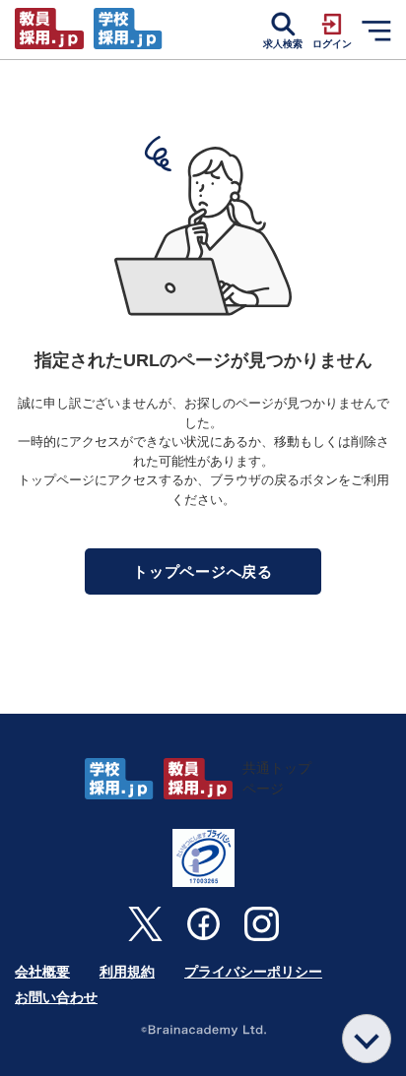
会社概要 (42, 972)
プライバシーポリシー (253, 972)
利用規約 (127, 972)
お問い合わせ (56, 997)
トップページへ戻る (203, 571)
